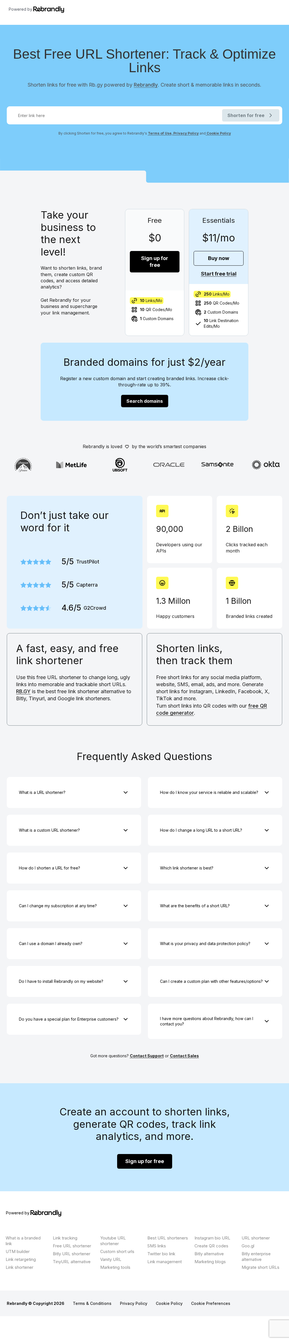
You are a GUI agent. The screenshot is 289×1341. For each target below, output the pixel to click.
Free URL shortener (72, 1245)
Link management (164, 1261)
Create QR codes (211, 1245)
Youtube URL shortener (113, 1240)
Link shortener (19, 1267)
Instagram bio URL (212, 1238)
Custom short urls (117, 1251)
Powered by (20, 9)
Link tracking (65, 1238)
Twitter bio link (161, 1253)
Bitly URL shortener (71, 1253)
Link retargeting (21, 1259)
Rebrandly (146, 85)
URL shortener (256, 1238)
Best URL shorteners (167, 1238)
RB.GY (23, 691)
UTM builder (18, 1251)
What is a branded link (23, 1240)
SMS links (156, 1245)
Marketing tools (115, 1267)
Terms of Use (160, 133)
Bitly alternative (209, 1253)
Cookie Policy (218, 133)
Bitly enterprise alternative (256, 1256)
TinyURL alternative (72, 1261)
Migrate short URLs (260, 1267)
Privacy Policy (185, 133)
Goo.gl (248, 1245)
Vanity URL (110, 1259)
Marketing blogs (210, 1261)
